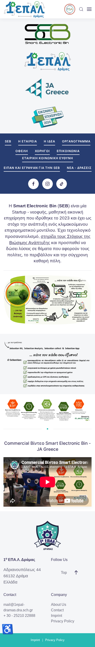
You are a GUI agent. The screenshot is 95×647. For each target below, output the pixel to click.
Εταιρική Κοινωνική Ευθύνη (47, 158)
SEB (8, 141)
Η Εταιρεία (27, 141)
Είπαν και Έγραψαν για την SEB (32, 168)
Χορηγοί (42, 151)
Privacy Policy (62, 621)
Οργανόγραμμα (76, 141)
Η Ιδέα (49, 141)
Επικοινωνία (68, 151)
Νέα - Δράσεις (79, 168)
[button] (81, 9)
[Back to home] (24, 9)
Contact (57, 610)
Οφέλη (21, 151)
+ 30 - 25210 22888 (19, 616)
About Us (58, 605)
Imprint (56, 616)
